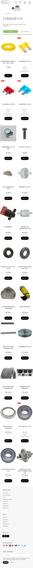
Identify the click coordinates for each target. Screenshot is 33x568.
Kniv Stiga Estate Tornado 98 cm (8, 347)
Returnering (5, 501)
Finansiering (5, 507)
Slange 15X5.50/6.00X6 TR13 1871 (25, 267)
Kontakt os (5, 503)
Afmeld (11, 562)
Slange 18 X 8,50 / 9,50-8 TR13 (8, 267)
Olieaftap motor (24, 306)
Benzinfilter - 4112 (24, 187)
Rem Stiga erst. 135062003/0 (8, 427)
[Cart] (29, 2)
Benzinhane (8, 227)
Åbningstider (6, 505)
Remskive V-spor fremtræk (25, 387)
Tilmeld (5, 562)
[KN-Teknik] (16, 8)
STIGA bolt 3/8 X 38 (25, 147)
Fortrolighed (5, 492)
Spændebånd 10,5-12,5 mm (8, 147)
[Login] (25, 2)
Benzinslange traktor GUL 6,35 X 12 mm (8, 62)
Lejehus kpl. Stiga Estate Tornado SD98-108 (25, 471)
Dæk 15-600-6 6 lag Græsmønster (8, 387)
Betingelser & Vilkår (7, 499)
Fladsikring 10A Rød (8, 104)
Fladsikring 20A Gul (24, 61)
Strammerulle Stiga (24, 346)
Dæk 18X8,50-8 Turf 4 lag (8, 470)
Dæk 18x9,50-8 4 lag (25, 426)
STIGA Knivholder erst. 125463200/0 (8, 307)
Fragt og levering (7, 495)
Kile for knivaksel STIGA (8, 187)
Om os (4, 497)
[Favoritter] (20, 2)
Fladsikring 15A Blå (25, 104)
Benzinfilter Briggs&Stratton (24, 227)
